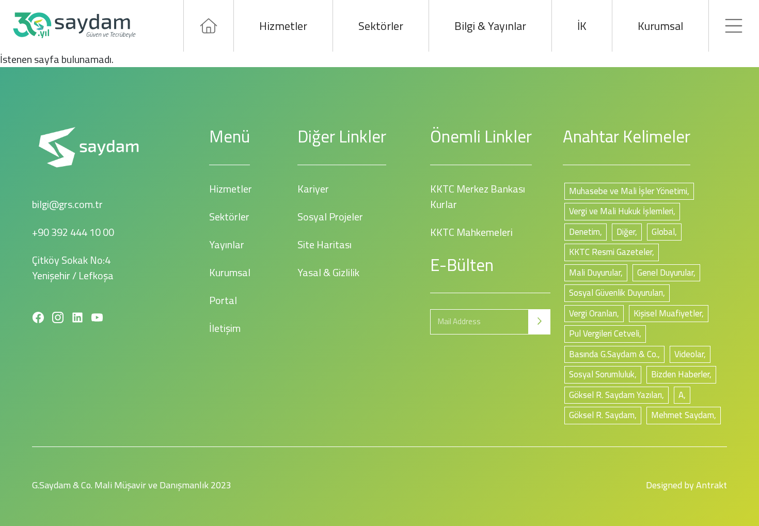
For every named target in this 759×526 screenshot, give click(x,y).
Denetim (584, 231)
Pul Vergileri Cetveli (604, 333)
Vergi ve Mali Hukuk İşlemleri (621, 211)
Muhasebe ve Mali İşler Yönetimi (628, 191)
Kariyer (313, 189)
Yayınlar (226, 244)
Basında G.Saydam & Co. (613, 354)
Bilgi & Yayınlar (490, 26)
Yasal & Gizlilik (328, 272)
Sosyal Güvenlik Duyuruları (616, 292)
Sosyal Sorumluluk (602, 374)
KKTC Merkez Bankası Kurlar (477, 196)
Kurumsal (660, 26)
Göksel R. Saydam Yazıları (615, 395)
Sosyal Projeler (330, 217)
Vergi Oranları (593, 313)
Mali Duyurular (595, 272)
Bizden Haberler (680, 374)
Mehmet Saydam (682, 415)
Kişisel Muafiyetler (668, 313)
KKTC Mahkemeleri (471, 232)
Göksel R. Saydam (602, 415)
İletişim (225, 328)
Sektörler (380, 26)
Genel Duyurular (665, 272)
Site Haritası (324, 244)
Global (663, 231)
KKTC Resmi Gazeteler (610, 252)
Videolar (689, 354)
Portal (223, 300)
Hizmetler (283, 26)
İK (582, 26)
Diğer (625, 231)
